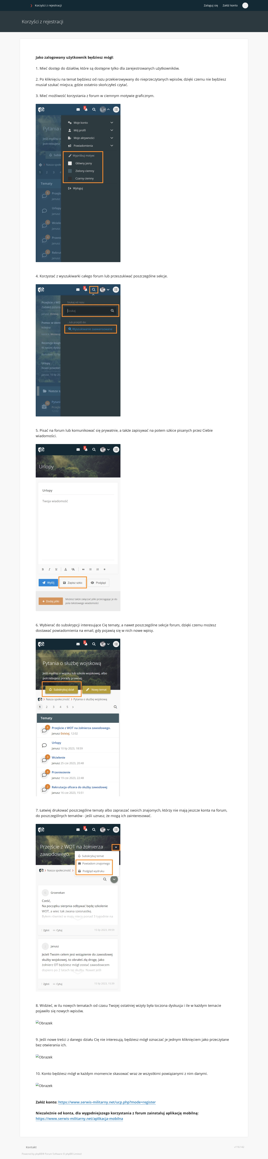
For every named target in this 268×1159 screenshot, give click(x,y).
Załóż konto (230, 5)
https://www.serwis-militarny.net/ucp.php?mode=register (107, 1102)
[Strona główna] (24, 6)
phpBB (38, 1153)
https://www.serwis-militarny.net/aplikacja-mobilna (79, 1118)
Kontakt (30, 1147)
